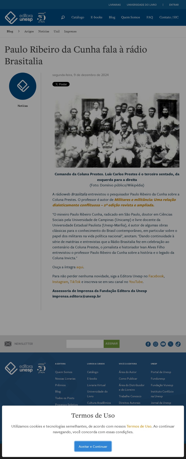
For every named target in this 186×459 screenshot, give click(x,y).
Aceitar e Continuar (93, 446)
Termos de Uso (139, 426)
